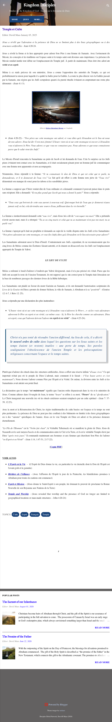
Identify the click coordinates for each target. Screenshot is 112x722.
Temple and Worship (18, 493)
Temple (45, 514)
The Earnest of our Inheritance (19, 602)
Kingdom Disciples (39, 5)
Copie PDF (56, 446)
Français (35, 514)
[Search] (108, 5)
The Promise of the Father (16, 636)
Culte (15, 514)
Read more (102, 627)
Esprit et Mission (16, 484)
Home (15, 19)
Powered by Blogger (58, 704)
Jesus (26, 19)
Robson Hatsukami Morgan (54, 128)
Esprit (24, 514)
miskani (62, 710)
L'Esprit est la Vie (16, 464)
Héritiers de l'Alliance (19, 474)
